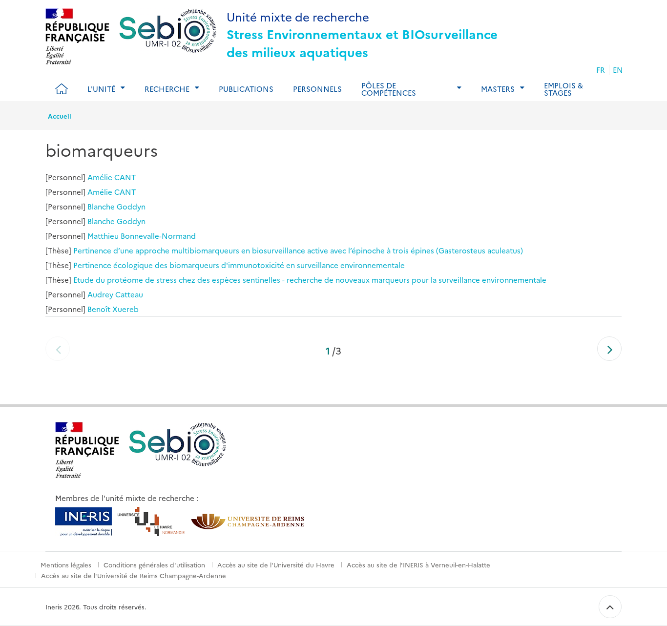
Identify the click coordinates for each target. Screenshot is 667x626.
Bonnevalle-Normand (158, 235)
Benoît (98, 309)
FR (600, 69)
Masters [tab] (498, 88)
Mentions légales (66, 564)
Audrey (100, 294)
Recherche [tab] (167, 88)
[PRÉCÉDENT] (57, 348)
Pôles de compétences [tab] (388, 89)
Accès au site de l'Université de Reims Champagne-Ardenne (133, 575)
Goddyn (131, 206)
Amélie (99, 177)
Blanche (101, 206)
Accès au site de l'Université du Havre (275, 564)
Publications (246, 88)
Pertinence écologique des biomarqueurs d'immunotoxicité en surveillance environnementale (239, 265)
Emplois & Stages (563, 89)
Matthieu (103, 235)
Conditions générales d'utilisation (154, 564)
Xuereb (125, 309)
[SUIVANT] (609, 348)
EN (618, 69)
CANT (125, 177)
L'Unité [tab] (101, 88)
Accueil (59, 115)
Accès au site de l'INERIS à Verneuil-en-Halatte (418, 564)
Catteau (129, 294)
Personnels (317, 88)
